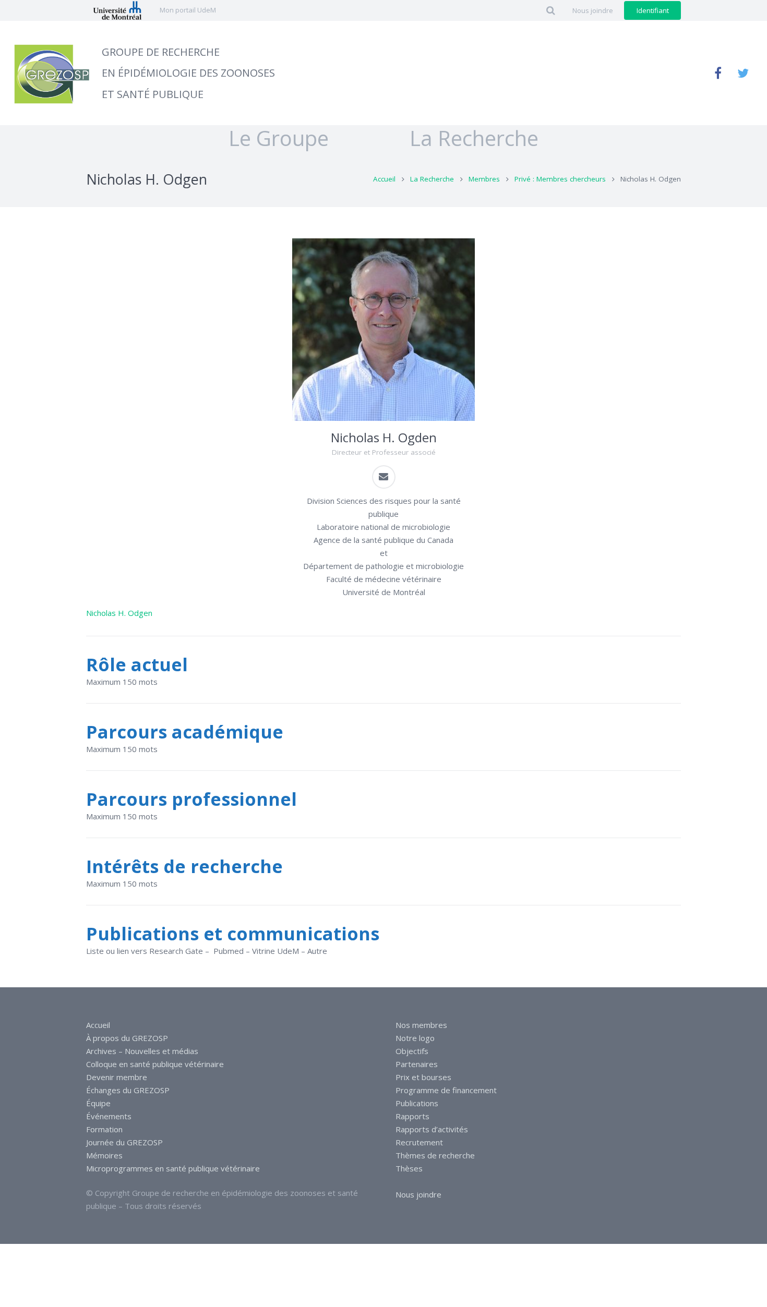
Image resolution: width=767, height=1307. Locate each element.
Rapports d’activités (432, 1129)
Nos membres (421, 1025)
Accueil (384, 179)
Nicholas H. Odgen (119, 613)
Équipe (98, 1103)
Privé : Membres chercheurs (560, 179)
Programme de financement (446, 1090)
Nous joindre (418, 1194)
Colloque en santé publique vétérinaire (155, 1064)
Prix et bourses (423, 1077)
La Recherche (432, 179)
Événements (108, 1116)
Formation (104, 1129)
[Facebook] (717, 73)
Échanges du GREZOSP (128, 1090)
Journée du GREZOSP (124, 1142)
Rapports (412, 1116)
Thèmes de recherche (435, 1155)
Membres (484, 179)
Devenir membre (116, 1077)
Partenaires (417, 1064)
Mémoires (104, 1155)
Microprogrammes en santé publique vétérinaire (173, 1168)
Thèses (409, 1168)
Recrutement (419, 1142)
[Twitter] (743, 73)
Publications (417, 1103)
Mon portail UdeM (188, 10)
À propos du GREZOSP (127, 1038)
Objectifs (412, 1051)
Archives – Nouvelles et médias (142, 1051)
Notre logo (415, 1038)
